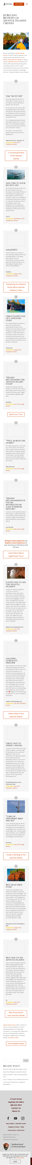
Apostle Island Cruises (9, 1025)
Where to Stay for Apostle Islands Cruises (15, 1069)
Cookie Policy (20, 1130)
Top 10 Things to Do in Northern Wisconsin (15, 1079)
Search (26, 1060)
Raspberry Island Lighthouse (15, 543)
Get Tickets (19, 4)
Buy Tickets (10, 1123)
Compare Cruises (13, 1127)
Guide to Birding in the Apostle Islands (16, 856)
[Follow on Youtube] (15, 1118)
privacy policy (20, 1157)
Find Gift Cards (21, 1123)
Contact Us (16, 1108)
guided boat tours (14, 61)
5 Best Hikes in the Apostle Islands (16, 715)
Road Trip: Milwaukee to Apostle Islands (14, 1072)
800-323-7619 (16, 1105)
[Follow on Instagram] (23, 1118)
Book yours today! (13, 1037)
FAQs (22, 1127)
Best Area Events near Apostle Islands (16, 1014)
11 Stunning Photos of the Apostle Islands (16, 155)
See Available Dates (16, 1043)
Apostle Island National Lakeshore (13, 59)
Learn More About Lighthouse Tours (16, 554)
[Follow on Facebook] (8, 1118)
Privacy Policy (12, 1130)
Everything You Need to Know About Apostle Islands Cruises (16, 287)
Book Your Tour (16, 414)
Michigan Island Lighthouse (14, 541)
